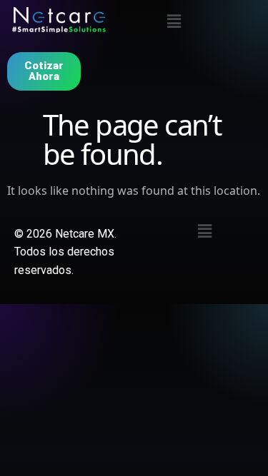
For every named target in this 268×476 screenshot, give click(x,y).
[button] (174, 20)
